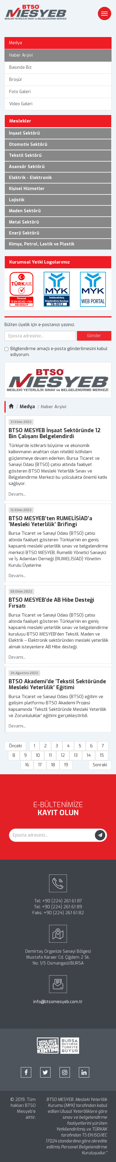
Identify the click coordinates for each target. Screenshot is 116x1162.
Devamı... (17, 494)
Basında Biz (20, 67)
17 (40, 765)
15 (102, 755)
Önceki (15, 746)
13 (76, 755)
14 (89, 755)
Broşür (15, 79)
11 (50, 755)
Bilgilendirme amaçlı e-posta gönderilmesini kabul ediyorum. (58, 351)
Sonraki (100, 765)
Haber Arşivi (21, 55)
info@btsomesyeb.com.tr (58, 1002)
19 (66, 765)
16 (27, 765)
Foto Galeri (20, 92)
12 (63, 755)
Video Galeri (20, 104)
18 (53, 765)
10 (38, 755)
